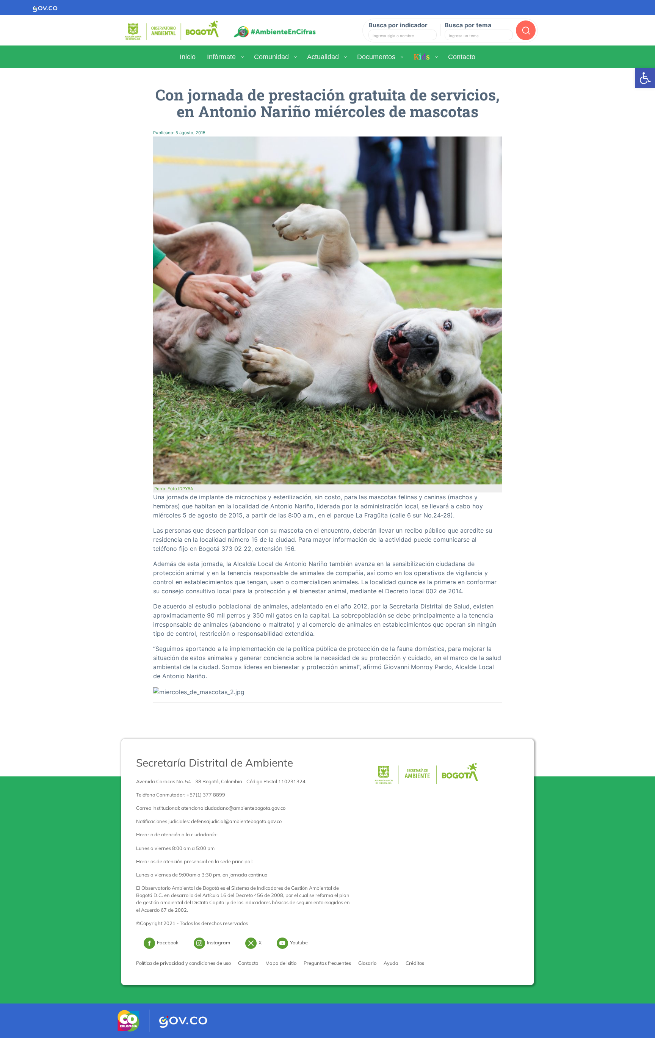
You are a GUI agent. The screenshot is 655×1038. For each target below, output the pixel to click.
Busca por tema (468, 25)
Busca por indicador (398, 25)
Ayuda (391, 963)
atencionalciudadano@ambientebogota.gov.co (233, 808)
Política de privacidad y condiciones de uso (183, 963)
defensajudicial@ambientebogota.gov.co (236, 821)
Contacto (248, 963)
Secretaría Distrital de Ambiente (214, 762)
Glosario (367, 963)
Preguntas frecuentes (327, 963)
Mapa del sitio (280, 963)
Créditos (415, 963)
